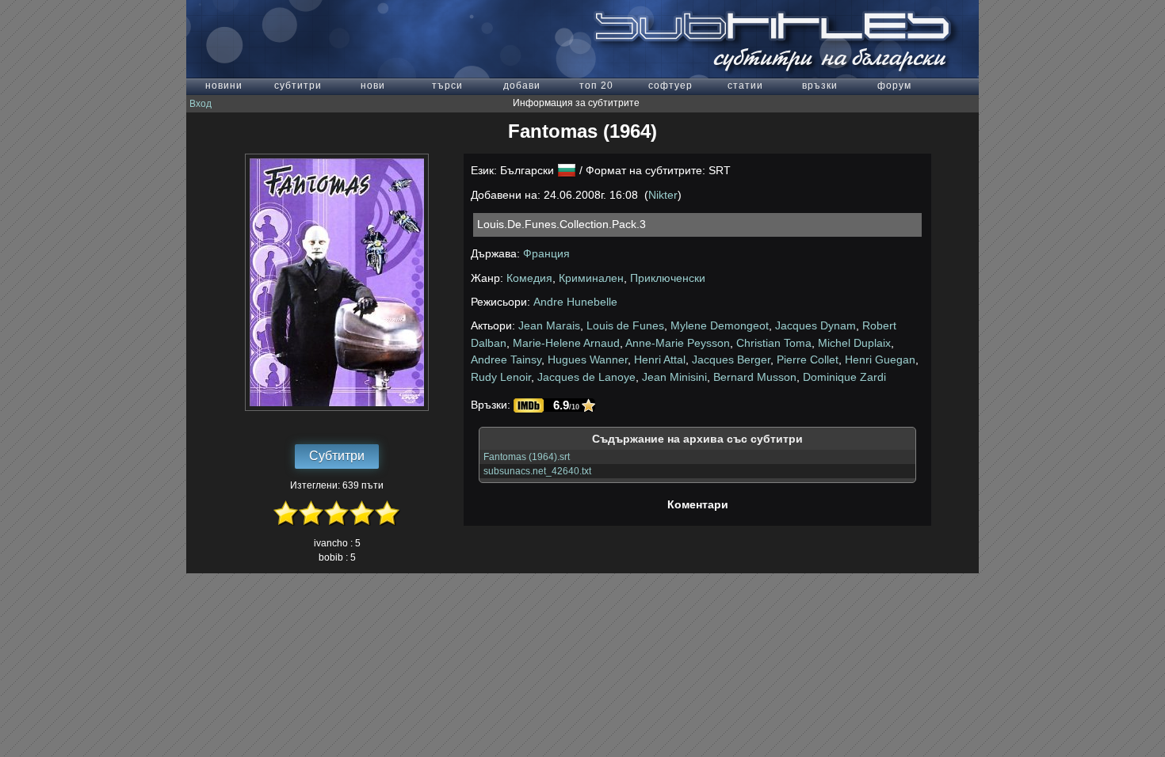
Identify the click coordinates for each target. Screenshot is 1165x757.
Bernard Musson (754, 377)
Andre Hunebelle (575, 301)
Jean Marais (549, 325)
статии (745, 85)
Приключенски (667, 278)
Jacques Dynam (815, 325)
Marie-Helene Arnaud (566, 343)
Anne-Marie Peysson (677, 343)
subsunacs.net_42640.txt (537, 471)
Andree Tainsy (506, 359)
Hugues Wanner (588, 359)
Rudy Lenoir (501, 377)
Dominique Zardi (844, 377)
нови (373, 85)
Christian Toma (774, 343)
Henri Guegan (880, 359)
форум (894, 85)
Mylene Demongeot (719, 325)
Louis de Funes (625, 325)
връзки (820, 85)
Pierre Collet (807, 359)
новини (224, 85)
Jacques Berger (731, 359)
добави (521, 85)
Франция (546, 253)
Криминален (591, 278)
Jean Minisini (674, 377)
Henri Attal (660, 359)
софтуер (670, 85)
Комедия (529, 278)
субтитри (298, 85)
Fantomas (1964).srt (526, 456)
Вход (200, 103)
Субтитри (337, 455)
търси (447, 85)
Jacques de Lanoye (586, 377)
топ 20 (596, 85)
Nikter (663, 194)
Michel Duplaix (854, 343)
